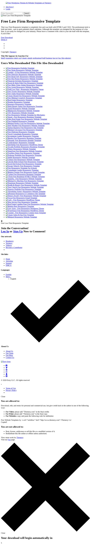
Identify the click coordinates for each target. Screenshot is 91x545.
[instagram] (6, 372)
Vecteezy (9, 243)
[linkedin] (6, 376)
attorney (68, 58)
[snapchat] (6, 374)
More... (8, 277)
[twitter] (6, 368)
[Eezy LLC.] (6, 362)
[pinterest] (6, 370)
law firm (61, 58)
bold (44, 58)
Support (9, 263)
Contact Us (10, 358)
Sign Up (18, 231)
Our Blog (9, 355)
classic (24, 58)
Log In (5, 231)
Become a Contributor (14, 248)
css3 (20, 58)
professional (37, 58)
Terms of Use (11, 388)
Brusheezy (10, 241)
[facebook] (6, 366)
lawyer (55, 58)
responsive (10, 58)
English (8, 275)
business (49, 58)
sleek (16, 58)
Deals (8, 259)
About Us (9, 351)
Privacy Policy (11, 390)
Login (8, 9)
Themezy (12, 52)
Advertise (9, 261)
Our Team (9, 353)
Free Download (7, 38)
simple (29, 58)
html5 (3, 58)
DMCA (8, 265)
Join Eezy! (10, 7)
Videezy (9, 245)
